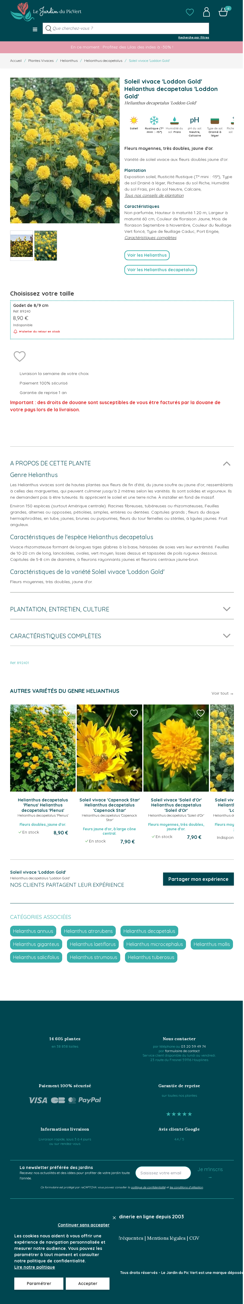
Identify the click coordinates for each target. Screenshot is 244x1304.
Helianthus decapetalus (103, 60)
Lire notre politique (34, 1267)
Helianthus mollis (212, 944)
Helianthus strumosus (93, 957)
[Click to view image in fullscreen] (65, 151)
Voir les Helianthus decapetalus (160, 269)
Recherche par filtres (193, 37)
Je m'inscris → (210, 1172)
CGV (194, 1238)
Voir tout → (223, 693)
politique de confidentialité (148, 1187)
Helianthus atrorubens (88, 931)
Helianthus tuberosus (151, 957)
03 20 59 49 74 (193, 1046)
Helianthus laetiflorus (93, 944)
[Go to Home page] (46, 11)
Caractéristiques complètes (150, 237)
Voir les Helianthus (147, 255)
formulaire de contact (182, 1051)
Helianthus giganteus (36, 944)
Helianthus (69, 60)
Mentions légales (166, 1238)
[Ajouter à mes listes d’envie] (19, 356)
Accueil (16, 60)
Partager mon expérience (198, 879)
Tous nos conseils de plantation (154, 195)
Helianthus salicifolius (36, 957)
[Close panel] (114, 1217)
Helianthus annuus (33, 931)
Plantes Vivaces (41, 60)
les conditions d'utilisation (186, 1187)
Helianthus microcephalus (154, 944)
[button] (190, 12)
